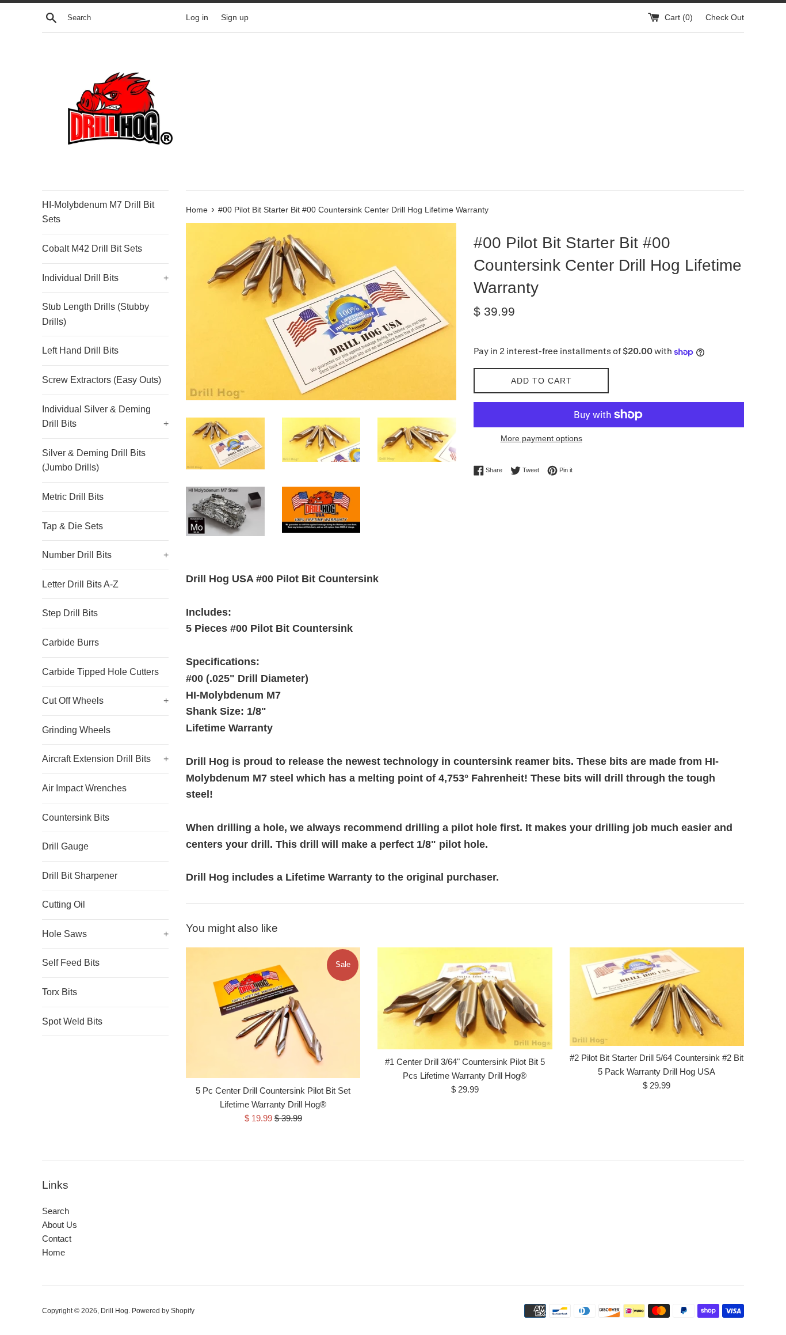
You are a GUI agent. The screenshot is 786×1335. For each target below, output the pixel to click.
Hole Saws (105, 934)
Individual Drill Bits (105, 278)
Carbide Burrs (70, 642)
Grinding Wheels (76, 730)
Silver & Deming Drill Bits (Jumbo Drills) (94, 460)
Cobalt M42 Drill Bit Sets (92, 248)
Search (55, 1211)
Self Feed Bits (71, 963)
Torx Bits (59, 992)
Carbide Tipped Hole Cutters (100, 672)
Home (53, 1252)
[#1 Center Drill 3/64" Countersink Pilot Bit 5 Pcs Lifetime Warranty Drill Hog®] (464, 998)
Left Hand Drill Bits (80, 350)
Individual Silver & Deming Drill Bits (105, 416)
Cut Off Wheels (105, 701)
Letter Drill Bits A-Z (80, 584)
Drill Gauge (65, 846)
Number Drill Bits (105, 555)
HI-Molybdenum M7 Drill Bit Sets (98, 212)
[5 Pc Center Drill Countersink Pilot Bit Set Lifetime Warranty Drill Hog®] (273, 1012)
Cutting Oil (63, 904)
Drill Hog (114, 1311)
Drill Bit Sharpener (79, 876)
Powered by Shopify (163, 1311)
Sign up (235, 17)
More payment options (541, 438)
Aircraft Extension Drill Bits (105, 759)
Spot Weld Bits (72, 1021)
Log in (197, 17)
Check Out (724, 17)
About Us (59, 1225)
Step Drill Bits (70, 613)
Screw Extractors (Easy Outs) (101, 380)
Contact (56, 1238)
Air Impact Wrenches (84, 788)
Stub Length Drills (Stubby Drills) (95, 314)
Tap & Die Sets (72, 526)
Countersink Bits (75, 817)
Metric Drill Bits (73, 497)
